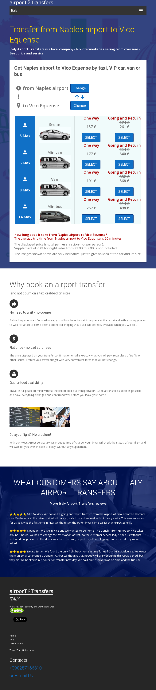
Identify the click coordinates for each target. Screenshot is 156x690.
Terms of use (16, 643)
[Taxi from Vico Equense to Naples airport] (80, 97)
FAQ (12, 639)
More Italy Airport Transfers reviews (78, 503)
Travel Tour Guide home (22, 650)
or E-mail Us (21, 675)
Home (13, 635)
